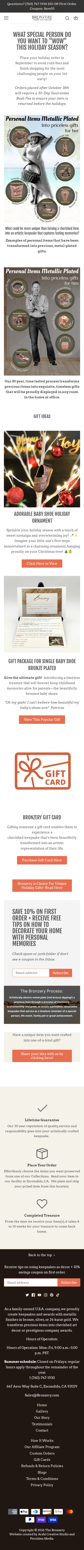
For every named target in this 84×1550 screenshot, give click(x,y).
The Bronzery (55, 1530)
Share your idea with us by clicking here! (42, 1056)
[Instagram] (45, 1294)
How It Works (42, 1441)
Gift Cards (42, 1460)
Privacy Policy (42, 1485)
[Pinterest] (51, 1294)
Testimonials (42, 1424)
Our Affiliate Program (42, 1447)
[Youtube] (39, 1294)
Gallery (42, 1411)
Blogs (42, 1472)
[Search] (67, 18)
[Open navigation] (6, 17)
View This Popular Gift (42, 719)
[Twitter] (27, 1294)
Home (42, 1405)
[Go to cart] (75, 18)
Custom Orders (42, 1453)
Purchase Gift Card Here (42, 860)
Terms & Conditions (42, 1479)
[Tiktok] (57, 1294)
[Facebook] (33, 1294)
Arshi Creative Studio (53, 1534)
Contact (42, 1430)
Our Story (42, 1418)
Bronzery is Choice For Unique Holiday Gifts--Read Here (42, 885)
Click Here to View (42, 564)
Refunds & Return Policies (42, 1466)
